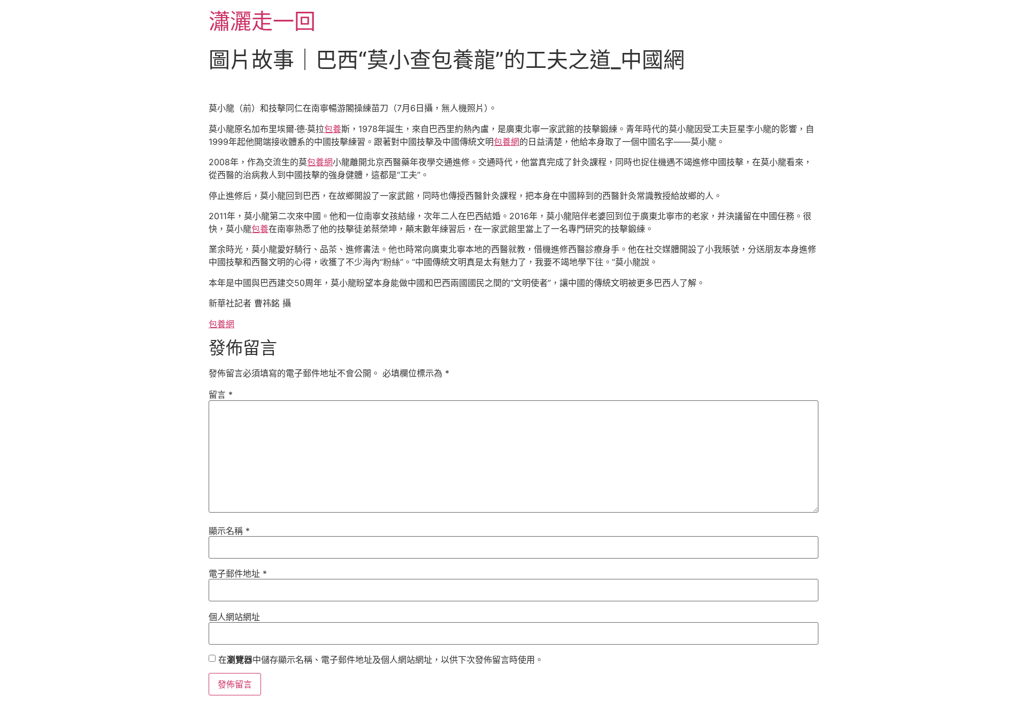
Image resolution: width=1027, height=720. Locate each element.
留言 (221, 394)
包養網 (506, 141)
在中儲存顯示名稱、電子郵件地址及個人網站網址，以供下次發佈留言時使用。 (380, 659)
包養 (332, 128)
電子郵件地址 (238, 573)
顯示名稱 (229, 531)
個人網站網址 (234, 617)
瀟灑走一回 (262, 21)
